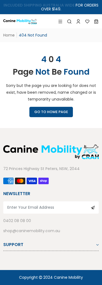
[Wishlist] (87, 21)
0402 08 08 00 (17, 220)
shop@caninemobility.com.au (31, 231)
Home (9, 35)
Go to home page (51, 111)
